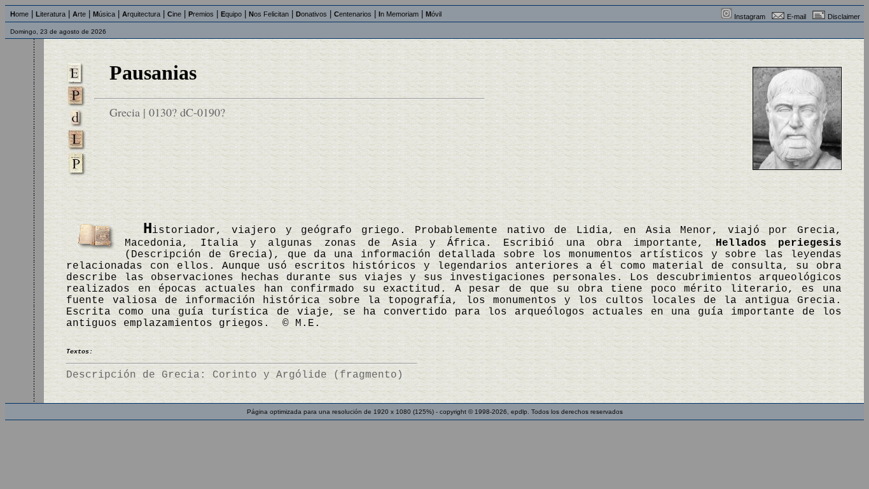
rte (79, 14)
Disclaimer (844, 16)
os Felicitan (269, 14)
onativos (311, 14)
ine (174, 14)
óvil (433, 14)
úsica (104, 14)
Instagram (749, 16)
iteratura (51, 14)
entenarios (353, 14)
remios (201, 14)
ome (19, 14)
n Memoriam (399, 14)
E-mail (796, 16)
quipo (231, 14)
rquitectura (141, 14)
